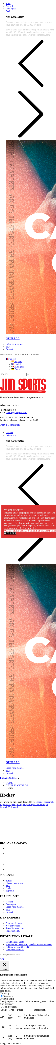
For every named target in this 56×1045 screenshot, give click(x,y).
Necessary (8, 996)
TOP (2, 959)
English (18, 364)
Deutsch (18, 369)
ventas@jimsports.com (16, 412)
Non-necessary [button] (6, 1004)
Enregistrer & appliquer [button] (10, 1043)
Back (8, 3)
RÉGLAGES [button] (10, 533)
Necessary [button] (4, 993)
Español (18, 361)
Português (19, 366)
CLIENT (9, 778)
